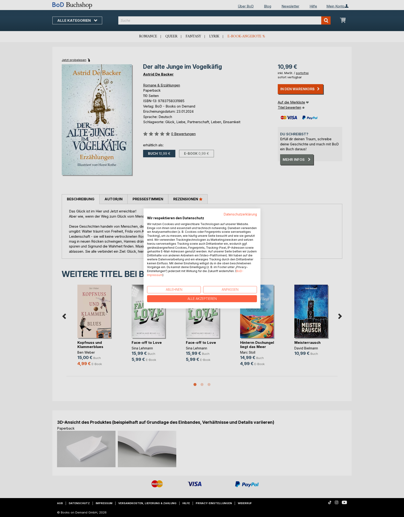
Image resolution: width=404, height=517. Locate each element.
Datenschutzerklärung (240, 214)
